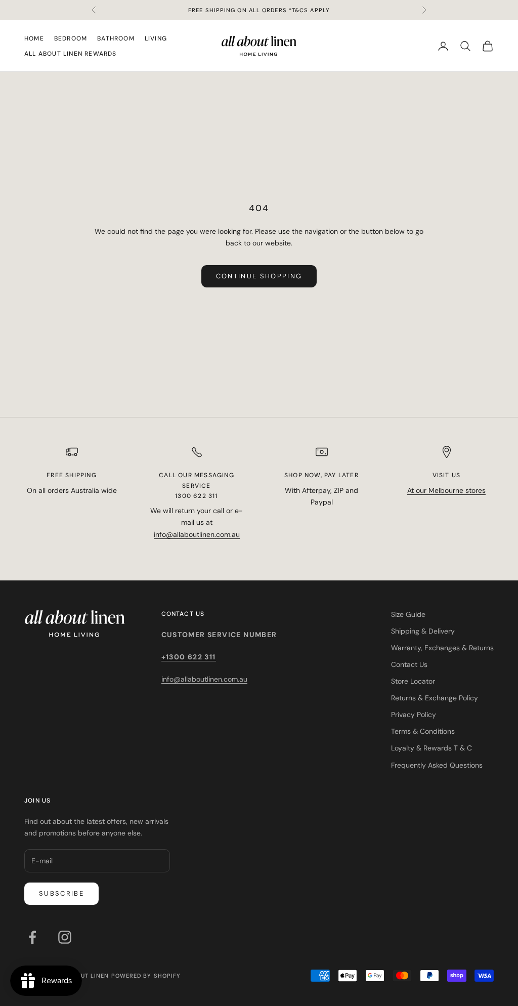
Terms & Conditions (423, 731)
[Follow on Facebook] (32, 937)
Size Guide (408, 614)
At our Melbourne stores (446, 490)
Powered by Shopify (146, 975)
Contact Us (409, 664)
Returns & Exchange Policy (434, 697)
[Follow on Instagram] (65, 937)
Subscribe (61, 893)
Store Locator (413, 681)
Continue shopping (259, 276)
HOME (34, 38)
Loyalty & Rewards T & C (431, 747)
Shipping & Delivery (423, 631)
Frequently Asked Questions (437, 765)
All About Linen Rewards (70, 54)
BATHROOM (116, 38)
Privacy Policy (413, 714)
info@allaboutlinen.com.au (197, 534)
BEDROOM (70, 38)
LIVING (156, 38)
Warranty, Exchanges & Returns (442, 647)
